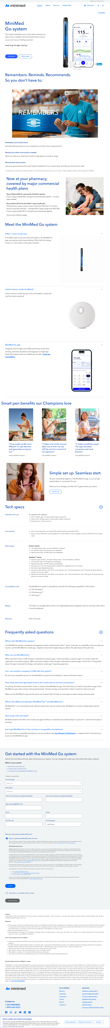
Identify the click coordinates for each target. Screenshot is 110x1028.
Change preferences (71, 1022)
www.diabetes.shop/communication (23, 862)
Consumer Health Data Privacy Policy (92, 1007)
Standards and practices (89, 999)
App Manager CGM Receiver (65, 733)
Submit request (12, 900)
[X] (30, 1012)
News (61, 1002)
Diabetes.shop (67, 5)
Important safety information (90, 994)
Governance (62, 997)
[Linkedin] (25, 1012)
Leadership (62, 994)
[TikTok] (15, 1012)
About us (62, 991)
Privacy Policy (61, 843)
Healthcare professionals (96, 1)
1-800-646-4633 (12, 1007)
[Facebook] (6, 1012)
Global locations (87, 1005)
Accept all (98, 1022)
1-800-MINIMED (12, 1005)
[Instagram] (11, 1012)
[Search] (98, 5)
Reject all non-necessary (85, 1022)
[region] (55, 430)
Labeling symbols (87, 1002)
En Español (101, 13)
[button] (101, 632)
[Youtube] (20, 1012)
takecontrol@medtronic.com (33, 860)
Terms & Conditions (70, 843)
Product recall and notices (89, 997)
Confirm (10, 886)
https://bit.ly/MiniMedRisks (18, 981)
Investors (62, 1005)
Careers (61, 999)
